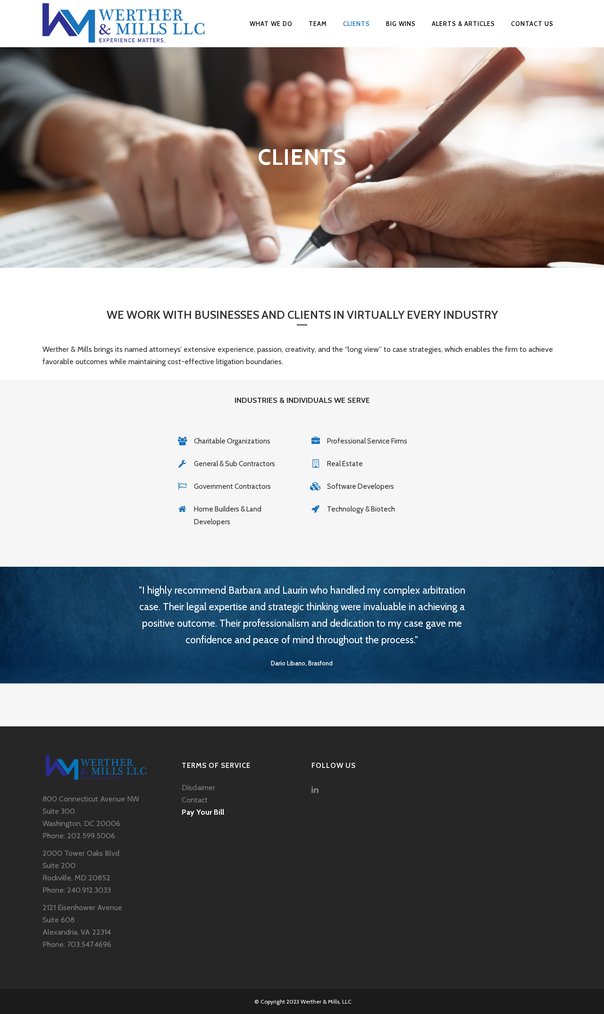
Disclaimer (198, 787)
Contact (195, 799)
